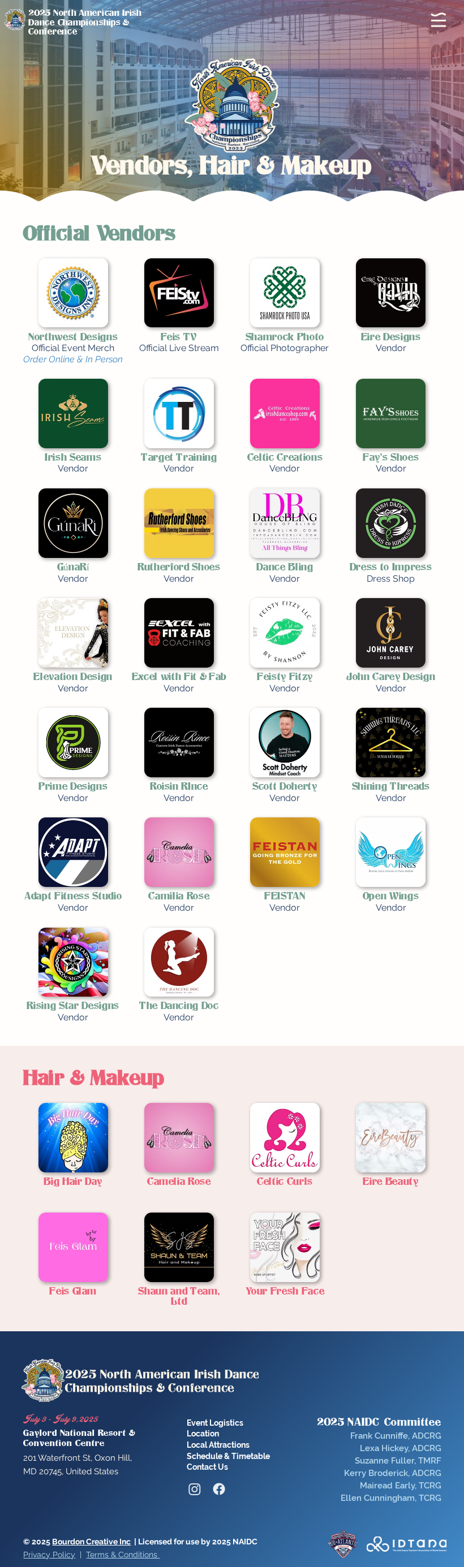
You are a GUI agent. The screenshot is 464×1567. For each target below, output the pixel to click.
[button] (438, 20)
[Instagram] (195, 1489)
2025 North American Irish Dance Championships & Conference (84, 22)
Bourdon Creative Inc (91, 1541)
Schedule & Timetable (228, 1456)
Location (203, 1433)
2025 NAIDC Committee (379, 1422)
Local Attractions (218, 1444)
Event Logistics (215, 1422)
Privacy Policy (49, 1554)
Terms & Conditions (123, 1554)
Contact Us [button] (207, 1466)
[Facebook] (219, 1489)
